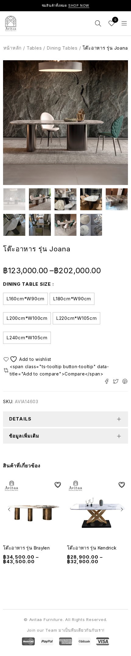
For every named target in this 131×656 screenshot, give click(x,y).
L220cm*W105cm (76, 318)
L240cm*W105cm (27, 337)
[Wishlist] (28, 359)
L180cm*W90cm (72, 299)
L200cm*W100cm (27, 318)
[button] (9, 509)
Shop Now (79, 5)
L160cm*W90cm (25, 299)
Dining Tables (62, 48)
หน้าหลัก (12, 48)
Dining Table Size (27, 284)
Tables (34, 48)
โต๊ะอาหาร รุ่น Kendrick (92, 548)
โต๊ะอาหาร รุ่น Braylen (26, 548)
